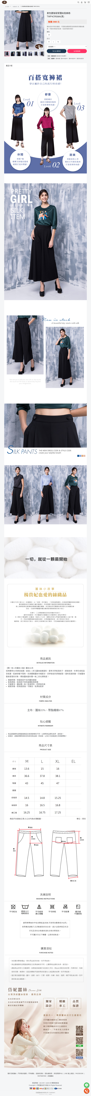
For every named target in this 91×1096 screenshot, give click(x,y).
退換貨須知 (39, 1073)
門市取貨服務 (22, 1073)
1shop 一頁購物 (48, 1094)
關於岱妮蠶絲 (12, 1073)
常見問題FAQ (58, 1073)
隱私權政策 (48, 1073)
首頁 (8, 6)
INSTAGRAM (42, 1076)
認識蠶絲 (50, 1076)
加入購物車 (57, 51)
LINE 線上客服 (69, 1073)
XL (58, 42)
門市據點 (31, 1073)
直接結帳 (77, 51)
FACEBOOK (79, 1073)
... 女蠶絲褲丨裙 (15, 6)
